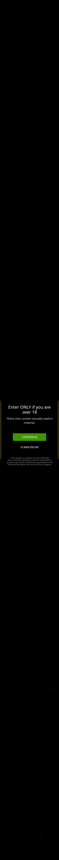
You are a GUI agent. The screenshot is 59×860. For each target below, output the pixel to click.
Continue (29, 437)
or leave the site (29, 446)
